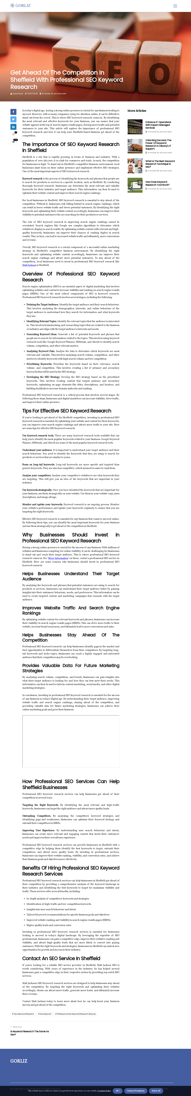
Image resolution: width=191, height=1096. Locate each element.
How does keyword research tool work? (157, 183)
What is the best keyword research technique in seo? (160, 164)
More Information (58, 558)
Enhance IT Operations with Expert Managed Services (158, 125)
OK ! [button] (118, 1091)
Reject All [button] (156, 1091)
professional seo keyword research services (76, 1014)
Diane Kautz (18, 93)
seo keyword (45, 1014)
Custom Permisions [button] (135, 1091)
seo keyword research (24, 1014)
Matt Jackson (29, 265)
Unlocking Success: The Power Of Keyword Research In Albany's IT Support (158, 144)
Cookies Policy (104, 1091)
